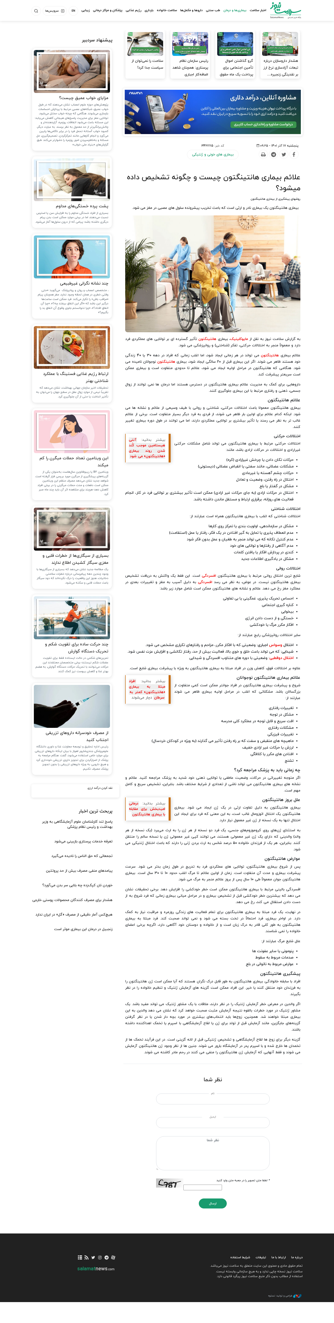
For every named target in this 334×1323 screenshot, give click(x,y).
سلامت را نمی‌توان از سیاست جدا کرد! (147, 64)
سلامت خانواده (167, 10)
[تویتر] (93, 1258)
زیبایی (85, 10)
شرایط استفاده (240, 1257)
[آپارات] (113, 1258)
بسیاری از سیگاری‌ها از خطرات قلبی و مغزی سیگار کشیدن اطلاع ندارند (75, 559)
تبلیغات (261, 1257)
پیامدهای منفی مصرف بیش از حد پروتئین (79, 870)
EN (73, 11)
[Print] (263, 154)
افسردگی (209, 575)
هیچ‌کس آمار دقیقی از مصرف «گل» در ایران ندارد (73, 914)
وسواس (275, 645)
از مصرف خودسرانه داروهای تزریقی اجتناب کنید (77, 736)
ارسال (213, 1203)
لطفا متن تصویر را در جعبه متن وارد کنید (243, 1180)
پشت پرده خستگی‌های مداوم (82, 206)
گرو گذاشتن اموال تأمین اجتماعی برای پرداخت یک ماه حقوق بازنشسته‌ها (236, 71)
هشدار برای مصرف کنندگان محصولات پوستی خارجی (72, 900)
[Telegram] (273, 154)
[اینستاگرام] (100, 1258)
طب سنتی (213, 10)
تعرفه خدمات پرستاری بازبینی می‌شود (83, 841)
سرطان (159, 697)
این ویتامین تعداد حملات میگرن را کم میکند (74, 461)
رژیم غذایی (133, 10)
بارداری (149, 10)
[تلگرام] (106, 1258)
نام (212, 1093)
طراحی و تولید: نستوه (280, 1296)
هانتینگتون (207, 339)
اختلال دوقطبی (281, 658)
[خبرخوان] (87, 1258)
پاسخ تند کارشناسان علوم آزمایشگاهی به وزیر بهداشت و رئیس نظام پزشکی (77, 824)
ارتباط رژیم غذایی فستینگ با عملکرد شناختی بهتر (75, 377)
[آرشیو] (80, 1258)
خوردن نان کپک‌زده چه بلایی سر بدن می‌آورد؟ (77, 885)
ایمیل (212, 1117)
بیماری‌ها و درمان (235, 10)
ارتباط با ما (279, 1257)
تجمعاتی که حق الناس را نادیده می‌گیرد (81, 856)
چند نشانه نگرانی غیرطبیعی (84, 283)
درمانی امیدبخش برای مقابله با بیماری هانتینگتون (147, 809)
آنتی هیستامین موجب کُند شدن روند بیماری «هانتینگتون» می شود (147, 448)
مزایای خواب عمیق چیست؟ (83, 98)
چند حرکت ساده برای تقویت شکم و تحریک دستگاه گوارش (76, 648)
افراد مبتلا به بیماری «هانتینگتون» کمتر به (147, 687)
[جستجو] (36, 11)
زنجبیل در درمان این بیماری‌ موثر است (83, 929)
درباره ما (297, 1257)
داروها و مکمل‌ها (191, 10)
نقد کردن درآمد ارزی (99, 788)
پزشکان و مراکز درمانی (107, 10)
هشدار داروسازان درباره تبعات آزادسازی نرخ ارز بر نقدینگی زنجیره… (280, 67)
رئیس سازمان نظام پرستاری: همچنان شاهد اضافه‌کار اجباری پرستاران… (190, 71)
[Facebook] (293, 154)
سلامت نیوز (281, 10)
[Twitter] (283, 154)
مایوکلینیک (239, 339)
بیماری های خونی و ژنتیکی (213, 154)
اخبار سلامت (258, 10)
